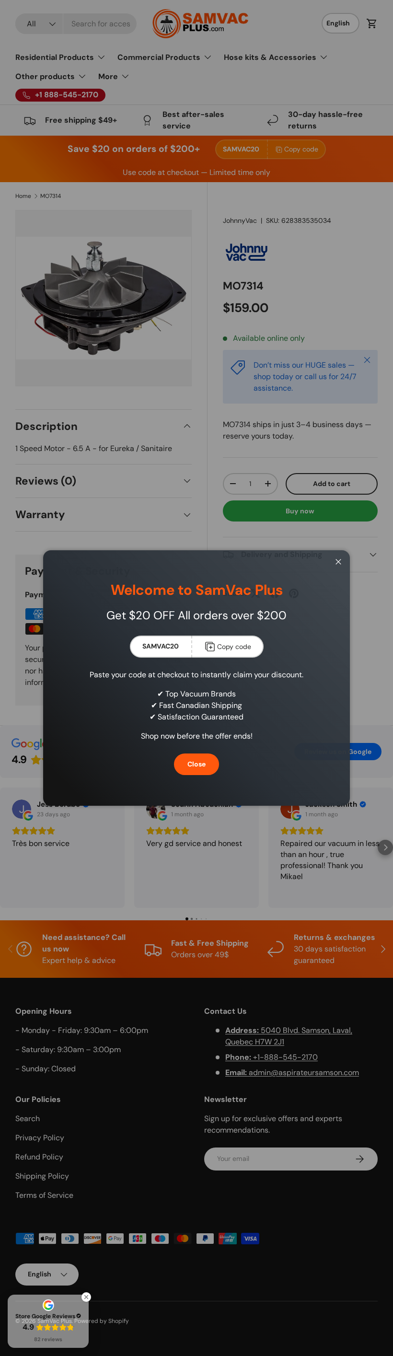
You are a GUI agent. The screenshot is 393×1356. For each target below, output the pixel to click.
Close (196, 764)
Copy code (234, 646)
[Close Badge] (86, 1297)
